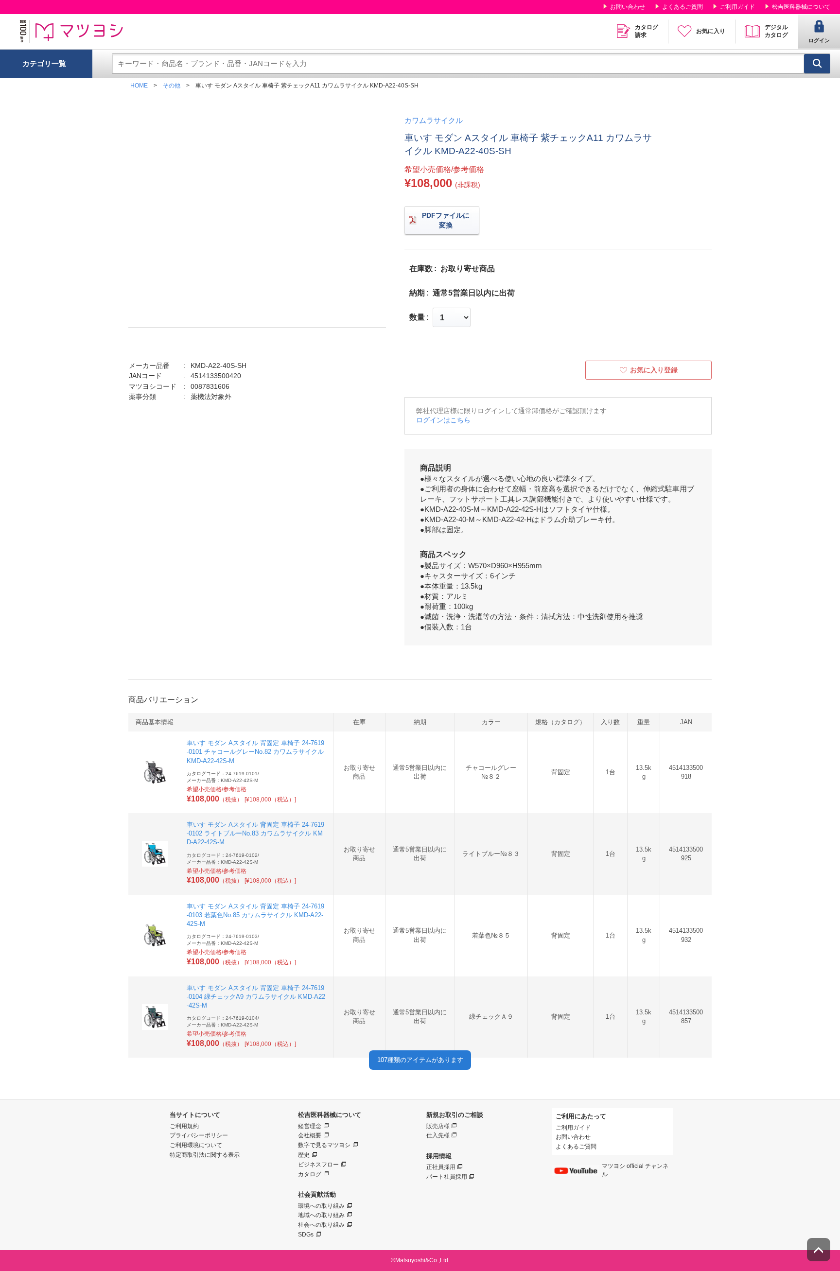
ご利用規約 (184, 1126)
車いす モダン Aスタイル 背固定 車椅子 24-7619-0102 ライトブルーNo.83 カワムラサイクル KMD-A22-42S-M (255, 833)
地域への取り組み (321, 1215)
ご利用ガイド (737, 6)
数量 (417, 317)
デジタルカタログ (776, 31)
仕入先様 (438, 1135)
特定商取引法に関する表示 (205, 1154)
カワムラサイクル (433, 120)
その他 (171, 85)
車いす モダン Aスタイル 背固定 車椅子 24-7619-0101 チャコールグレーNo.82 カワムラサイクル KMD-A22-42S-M (255, 751)
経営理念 (309, 1126)
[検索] (817, 63)
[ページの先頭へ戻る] (818, 1249)
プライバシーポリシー (199, 1135)
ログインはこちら (443, 420)
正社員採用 (440, 1167)
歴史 (304, 1154)
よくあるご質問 (682, 6)
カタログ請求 (646, 31)
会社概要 (309, 1135)
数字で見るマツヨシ (324, 1145)
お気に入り (710, 31)
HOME (139, 85)
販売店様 (438, 1126)
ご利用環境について (196, 1145)
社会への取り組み (321, 1224)
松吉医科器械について (801, 6)
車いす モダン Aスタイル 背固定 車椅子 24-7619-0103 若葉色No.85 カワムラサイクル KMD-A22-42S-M (255, 915)
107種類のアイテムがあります (420, 1059)
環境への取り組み (321, 1205)
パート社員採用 (446, 1176)
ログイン (819, 40)
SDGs (306, 1234)
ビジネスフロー (318, 1164)
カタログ (309, 1174)
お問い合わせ (627, 6)
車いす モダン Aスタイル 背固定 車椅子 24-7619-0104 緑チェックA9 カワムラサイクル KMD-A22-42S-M (256, 996)
